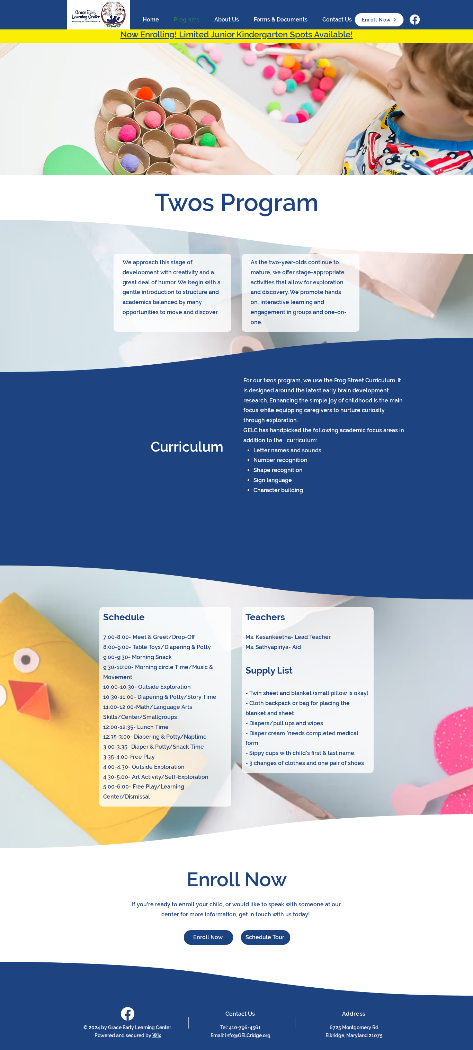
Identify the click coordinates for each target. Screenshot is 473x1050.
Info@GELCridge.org (247, 1035)
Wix (156, 1035)
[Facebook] (414, 19)
